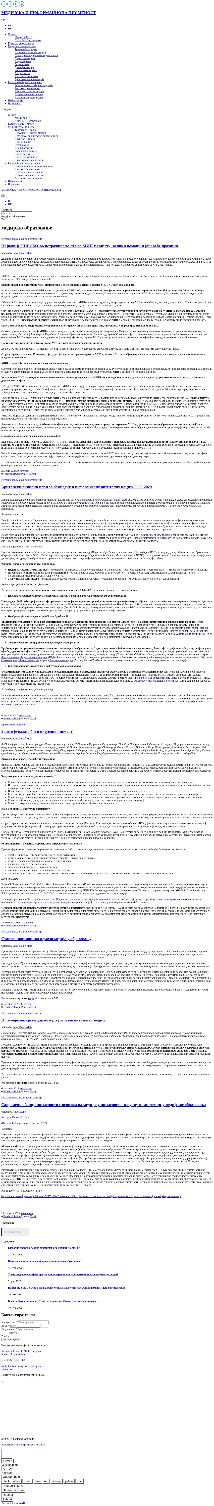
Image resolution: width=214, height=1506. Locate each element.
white (16, 1481)
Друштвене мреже (25, 58)
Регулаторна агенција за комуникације (23, 1444)
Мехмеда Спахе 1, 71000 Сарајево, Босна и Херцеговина (21, 1352)
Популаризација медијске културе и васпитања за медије (53, 1020)
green (27, 1481)
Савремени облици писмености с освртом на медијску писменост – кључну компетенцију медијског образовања (103, 1104)
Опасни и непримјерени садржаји (34, 85)
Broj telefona (9, 1329)
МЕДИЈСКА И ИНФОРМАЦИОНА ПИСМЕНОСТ (48, 13)
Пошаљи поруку (11, 1339)
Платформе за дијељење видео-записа (36, 55)
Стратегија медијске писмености (20, 660)
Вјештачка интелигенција (29, 79)
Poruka (5, 1336)
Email (5, 1325)
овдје (31, 998)
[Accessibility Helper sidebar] (6, 1454)
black (6, 1481)
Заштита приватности (27, 88)
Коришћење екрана (26, 70)
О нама (12, 34)
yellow (69, 1481)
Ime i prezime (9, 1322)
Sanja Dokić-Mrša (22, 253)
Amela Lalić (19, 1111)
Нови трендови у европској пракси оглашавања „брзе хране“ (45, 1261)
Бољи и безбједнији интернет (25, 82)
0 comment (23, 470)
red (46, 1481)
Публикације (15, 100)
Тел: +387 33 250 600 (13, 1360)
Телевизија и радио (26, 49)
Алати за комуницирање (29, 97)
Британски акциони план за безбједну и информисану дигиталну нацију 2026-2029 (76, 487)
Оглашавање (22, 64)
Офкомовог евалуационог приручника (156, 680)
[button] (107, 109)
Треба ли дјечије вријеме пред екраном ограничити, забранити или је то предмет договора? (63, 1274)
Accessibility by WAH (13, 1503)
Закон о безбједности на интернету (152, 537)
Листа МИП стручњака (28, 40)
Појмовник (14, 103)
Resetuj (8, 1494)
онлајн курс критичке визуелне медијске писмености (54, 902)
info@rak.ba (37, 1366)
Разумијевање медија (61, 660)
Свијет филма (22, 73)
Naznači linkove (13, 1490)
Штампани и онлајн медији (30, 52)
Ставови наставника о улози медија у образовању (46, 938)
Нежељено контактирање (29, 91)
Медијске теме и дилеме (22, 46)
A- (4, 1468)
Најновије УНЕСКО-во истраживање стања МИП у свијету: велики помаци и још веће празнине (90, 246)
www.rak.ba (8, 1369)
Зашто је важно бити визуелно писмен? (37, 731)
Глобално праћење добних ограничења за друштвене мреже (44, 1247)
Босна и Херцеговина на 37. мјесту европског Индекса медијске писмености (53, 1301)
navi (79, 1481)
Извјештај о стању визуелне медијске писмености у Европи (90, 899)
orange (56, 1481)
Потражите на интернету (29, 94)
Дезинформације (24, 67)
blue (38, 1481)
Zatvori (7, 1461)
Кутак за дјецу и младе (21, 43)
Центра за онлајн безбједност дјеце (190, 630)
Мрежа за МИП (23, 37)
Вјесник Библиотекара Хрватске (20, 1123)
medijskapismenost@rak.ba (15, 1366)
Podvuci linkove (13, 1485)
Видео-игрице (23, 61)
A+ (11, 1468)
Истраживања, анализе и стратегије (21, 238)
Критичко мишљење (26, 76)
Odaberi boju (11, 1476)
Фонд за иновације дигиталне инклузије (24, 657)
